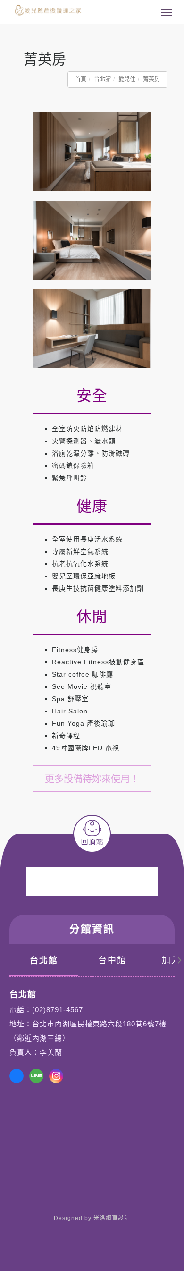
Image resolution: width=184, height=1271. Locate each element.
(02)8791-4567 (57, 1010)
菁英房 (151, 79)
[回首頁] (45, 11)
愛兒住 (126, 79)
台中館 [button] (112, 960)
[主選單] (166, 12)
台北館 (102, 79)
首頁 (80, 79)
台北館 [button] (44, 960)
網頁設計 (118, 1218)
